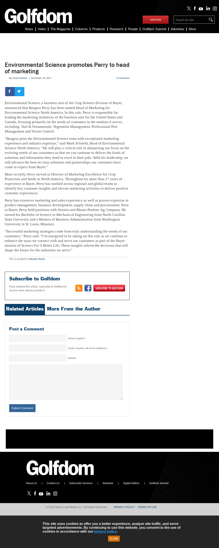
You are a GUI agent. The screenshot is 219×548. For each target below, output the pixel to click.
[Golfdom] (60, 477)
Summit (154, 29)
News (29, 29)
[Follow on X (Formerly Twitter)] (188, 9)
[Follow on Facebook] (193, 9)
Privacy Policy (124, 507)
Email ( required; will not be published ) (87, 348)
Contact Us (53, 483)
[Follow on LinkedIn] (207, 9)
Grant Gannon (19, 78)
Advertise (177, 29)
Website (72, 358)
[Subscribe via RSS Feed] (78, 288)
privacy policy (105, 531)
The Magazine (60, 29)
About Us (31, 483)
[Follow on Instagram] (214, 9)
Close (114, 538)
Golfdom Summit (159, 483)
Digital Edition (131, 483)
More (192, 29)
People (133, 29)
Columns (81, 29)
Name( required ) (77, 338)
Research (116, 29)
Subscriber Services (81, 483)
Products (98, 29)
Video (42, 29)
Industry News (36, 259)
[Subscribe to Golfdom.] (109, 288)
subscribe (155, 19)
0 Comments (123, 78)
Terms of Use (147, 507)
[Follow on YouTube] (200, 9)
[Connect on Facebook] (87, 288)
